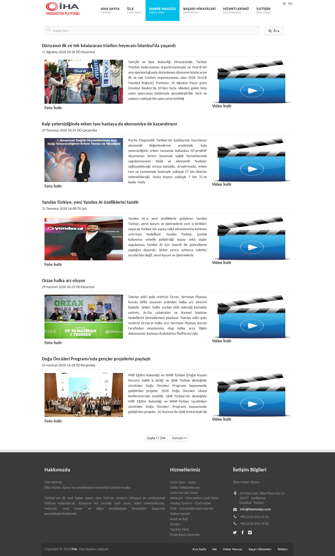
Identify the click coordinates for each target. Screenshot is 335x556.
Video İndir (222, 106)
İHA (74, 549)
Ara (276, 30)
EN (290, 3)
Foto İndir (53, 108)
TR (284, 3)
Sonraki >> (179, 438)
